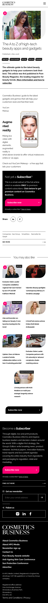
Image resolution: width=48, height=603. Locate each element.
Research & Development (38, 335)
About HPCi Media (11, 544)
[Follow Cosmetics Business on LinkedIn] (24, 514)
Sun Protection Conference (15, 563)
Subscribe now (14, 202)
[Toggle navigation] (44, 3)
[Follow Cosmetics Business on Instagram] (18, 514)
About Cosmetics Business (15, 541)
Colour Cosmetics (14, 59)
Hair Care (24, 59)
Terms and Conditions (12, 598)
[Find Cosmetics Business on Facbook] (30, 514)
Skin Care (31, 59)
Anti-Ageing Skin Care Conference (18, 559)
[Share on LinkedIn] (13, 219)
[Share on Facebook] (20, 219)
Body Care (5, 59)
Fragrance (42, 266)
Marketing (38, 59)
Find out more (8, 483)
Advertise (7, 567)
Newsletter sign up (11, 548)
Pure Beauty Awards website (16, 556)
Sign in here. (26, 209)
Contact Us (7, 552)
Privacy (27, 598)
